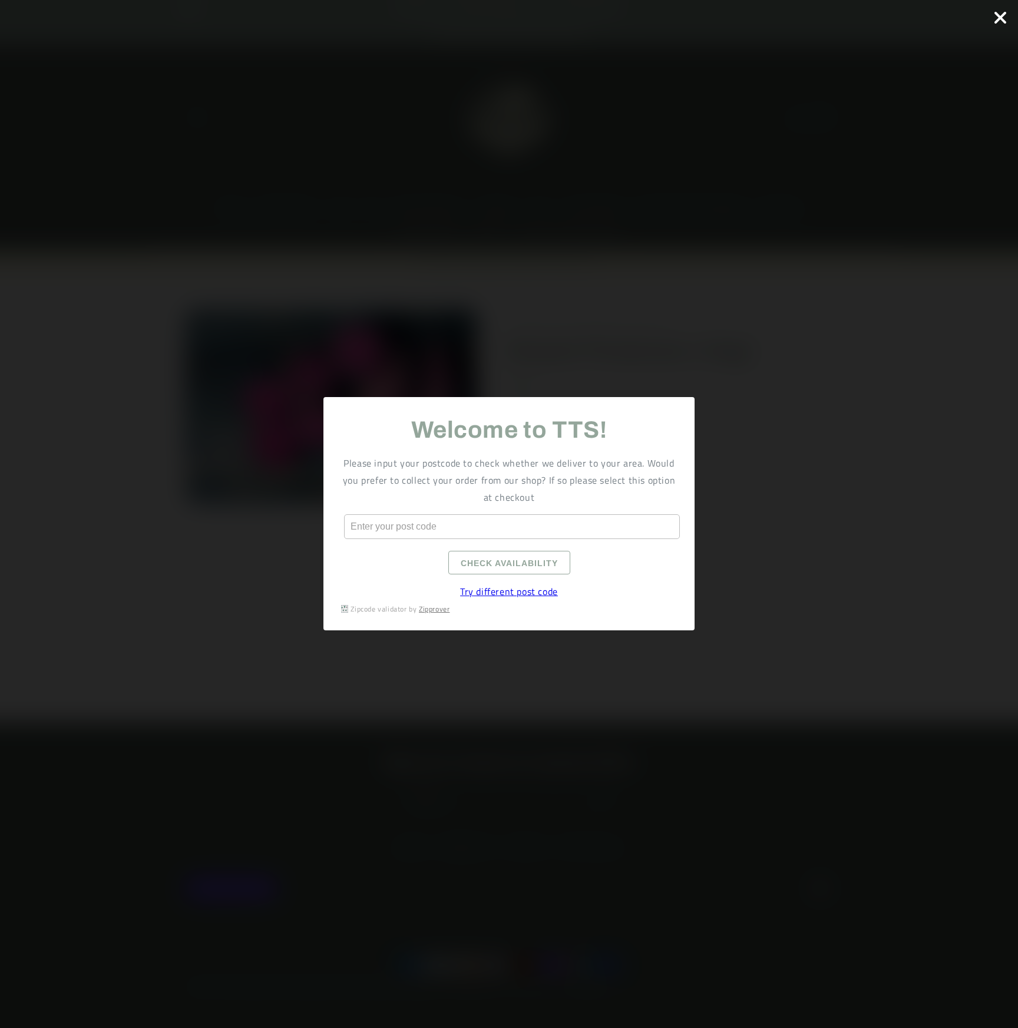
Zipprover (434, 608)
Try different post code (509, 592)
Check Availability (509, 563)
